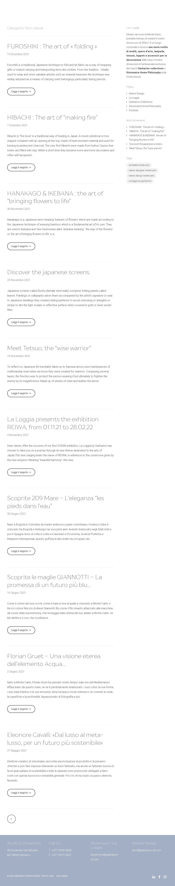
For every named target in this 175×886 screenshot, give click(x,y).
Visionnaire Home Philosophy (76, 13)
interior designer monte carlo (142, 170)
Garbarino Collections (108, 8)
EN (156, 8)
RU (156, 13)
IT (166, 8)
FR (161, 8)
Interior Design (67, 8)
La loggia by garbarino (140, 181)
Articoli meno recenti (11, 819)
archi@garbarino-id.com (146, 850)
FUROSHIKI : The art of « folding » (52, 46)
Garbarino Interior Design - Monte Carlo (34, 876)
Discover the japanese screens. (48, 272)
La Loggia (85, 8)
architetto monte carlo (139, 165)
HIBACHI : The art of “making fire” (52, 117)
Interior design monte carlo (141, 175)
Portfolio (102, 13)
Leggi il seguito (23, 92)
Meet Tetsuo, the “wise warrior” (49, 347)
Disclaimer (61, 876)
